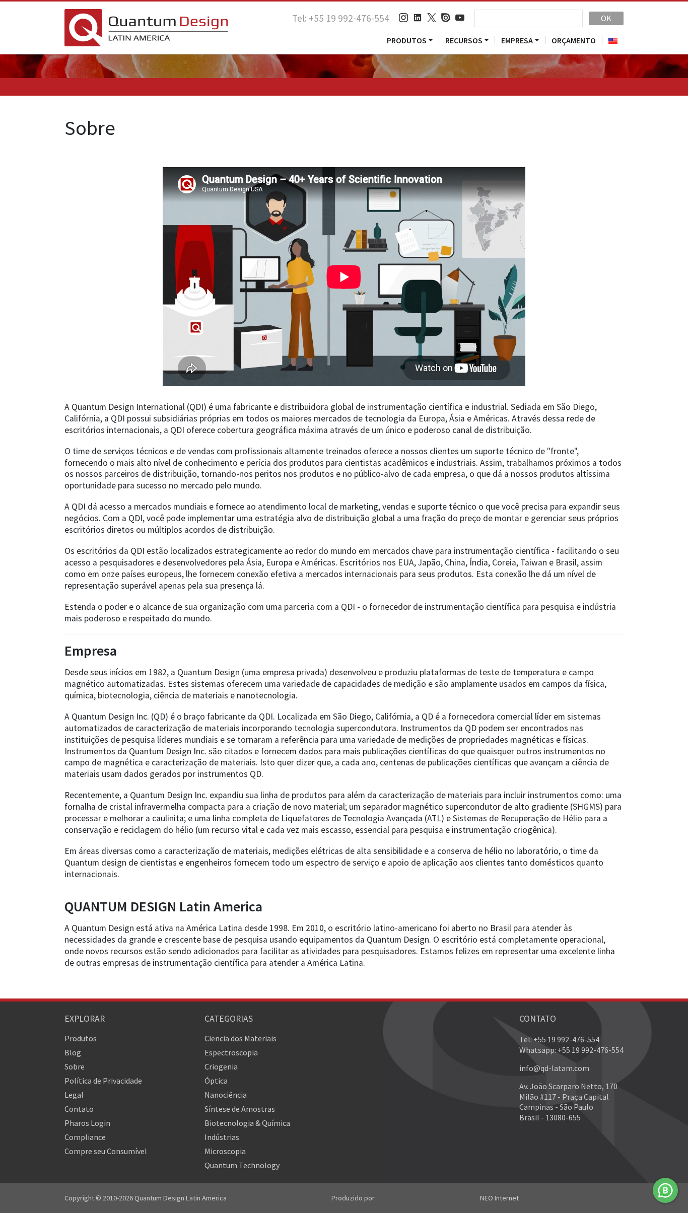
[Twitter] (432, 18)
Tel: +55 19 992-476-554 (340, 18)
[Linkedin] (417, 18)
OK (606, 18)
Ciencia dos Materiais (240, 1038)
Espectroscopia (231, 1052)
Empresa (517, 40)
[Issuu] (446, 18)
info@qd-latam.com (554, 1068)
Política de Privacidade (103, 1081)
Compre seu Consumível (105, 1151)
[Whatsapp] (665, 1190)
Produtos (407, 40)
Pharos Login (87, 1123)
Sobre (74, 1066)
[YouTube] (460, 18)
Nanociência (225, 1095)
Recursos (464, 40)
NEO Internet (499, 1197)
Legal (74, 1095)
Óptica (216, 1081)
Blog (72, 1052)
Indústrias (221, 1137)
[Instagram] (403, 18)
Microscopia (225, 1151)
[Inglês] (613, 40)
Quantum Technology (242, 1165)
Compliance (85, 1137)
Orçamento (574, 40)
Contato (79, 1109)
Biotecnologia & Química (247, 1123)
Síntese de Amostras (239, 1109)
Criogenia (221, 1066)
